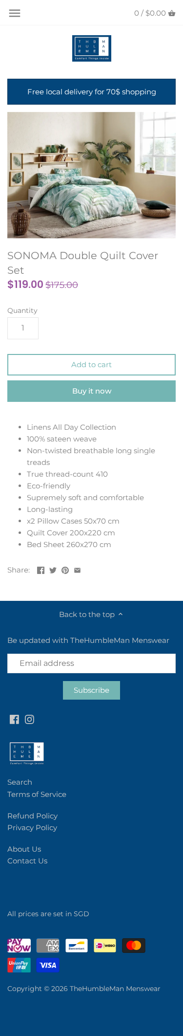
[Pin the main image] (65, 568)
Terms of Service (36, 794)
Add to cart (91, 364)
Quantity (22, 310)
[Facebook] (14, 719)
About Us (24, 849)
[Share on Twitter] (53, 568)
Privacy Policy (32, 827)
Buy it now (91, 391)
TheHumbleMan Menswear (115, 988)
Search (19, 782)
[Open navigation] (14, 13)
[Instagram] (29, 719)
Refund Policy (32, 815)
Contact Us (27, 860)
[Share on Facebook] (40, 568)
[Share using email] (77, 568)
